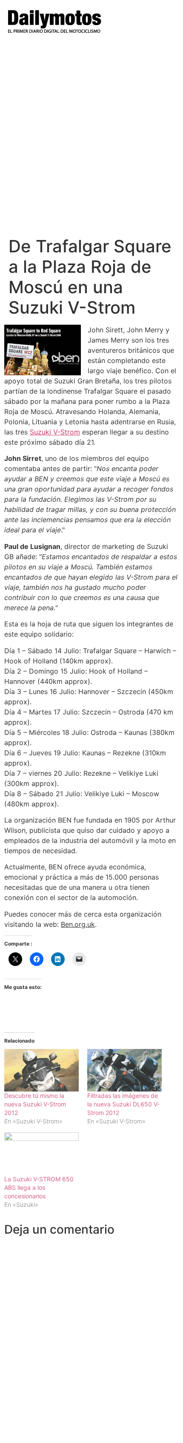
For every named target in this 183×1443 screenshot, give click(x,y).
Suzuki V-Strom (55, 432)
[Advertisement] (91, 140)
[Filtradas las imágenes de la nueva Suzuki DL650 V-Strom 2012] (124, 1070)
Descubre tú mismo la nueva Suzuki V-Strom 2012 (35, 1104)
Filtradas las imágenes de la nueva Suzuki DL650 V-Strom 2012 (123, 1104)
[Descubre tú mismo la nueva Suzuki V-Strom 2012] (41, 1070)
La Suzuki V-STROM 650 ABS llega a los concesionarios (39, 1187)
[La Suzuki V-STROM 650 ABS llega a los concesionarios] (41, 1153)
